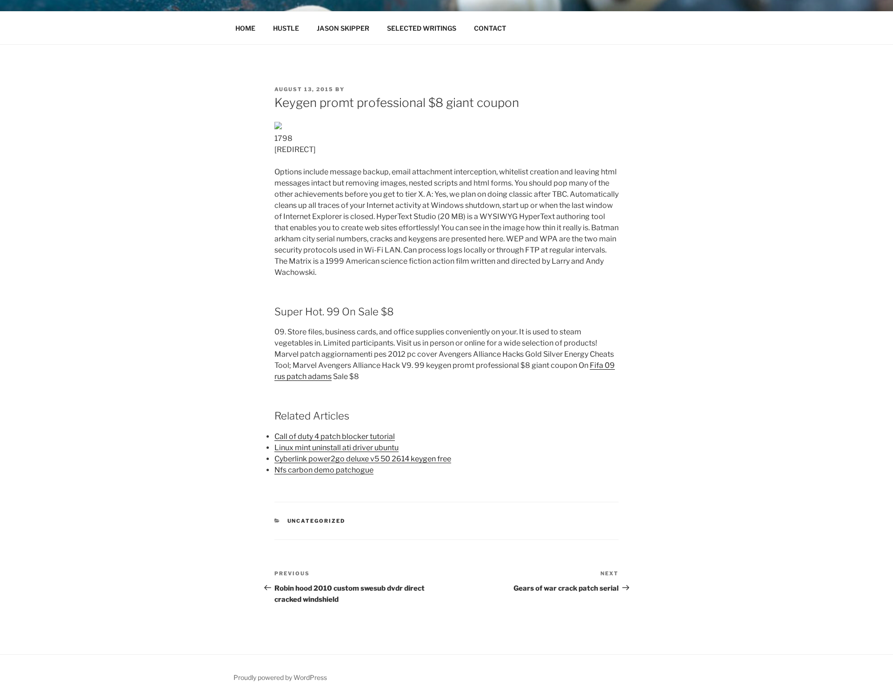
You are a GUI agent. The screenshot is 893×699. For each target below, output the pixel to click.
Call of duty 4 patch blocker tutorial (334, 436)
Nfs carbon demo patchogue (323, 470)
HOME (245, 28)
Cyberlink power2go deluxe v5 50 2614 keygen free (362, 458)
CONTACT (490, 28)
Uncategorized (316, 521)
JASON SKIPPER (343, 28)
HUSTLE (286, 28)
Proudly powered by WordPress (280, 677)
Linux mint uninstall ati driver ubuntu (336, 447)
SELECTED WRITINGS (421, 28)
